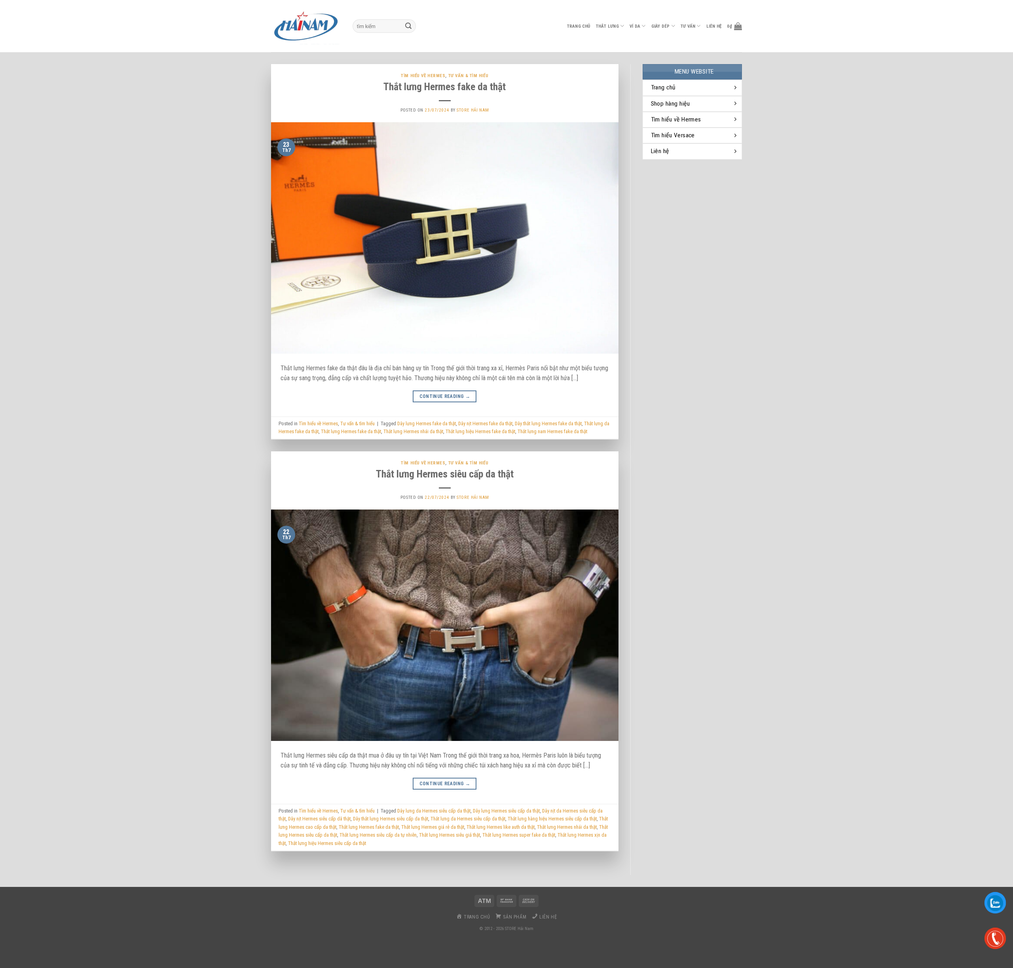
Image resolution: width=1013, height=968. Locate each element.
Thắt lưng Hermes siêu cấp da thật (445, 474)
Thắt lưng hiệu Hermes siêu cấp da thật (327, 843)
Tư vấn (688, 26)
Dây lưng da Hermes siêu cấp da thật (433, 811)
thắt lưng (607, 26)
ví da (635, 26)
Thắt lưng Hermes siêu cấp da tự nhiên (378, 835)
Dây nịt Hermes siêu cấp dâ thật (319, 819)
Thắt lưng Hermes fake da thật (444, 87)
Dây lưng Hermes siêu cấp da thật (506, 811)
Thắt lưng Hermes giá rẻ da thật (432, 827)
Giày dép (660, 26)
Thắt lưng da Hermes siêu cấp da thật (468, 819)
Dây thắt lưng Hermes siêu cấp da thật (390, 819)
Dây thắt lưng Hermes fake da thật (548, 423)
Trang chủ (578, 26)
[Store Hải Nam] (306, 26)
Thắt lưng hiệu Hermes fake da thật (480, 431)
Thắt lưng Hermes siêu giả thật (449, 835)
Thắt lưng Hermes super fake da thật (518, 835)
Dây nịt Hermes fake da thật (485, 423)
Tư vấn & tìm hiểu (468, 75)
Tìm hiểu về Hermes (423, 75)
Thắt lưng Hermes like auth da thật (501, 827)
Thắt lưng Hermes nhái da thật (413, 431)
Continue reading (444, 396)
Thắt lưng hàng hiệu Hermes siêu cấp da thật (552, 819)
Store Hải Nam (473, 110)
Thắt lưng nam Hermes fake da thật (552, 431)
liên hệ (714, 26)
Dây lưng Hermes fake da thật (426, 423)
